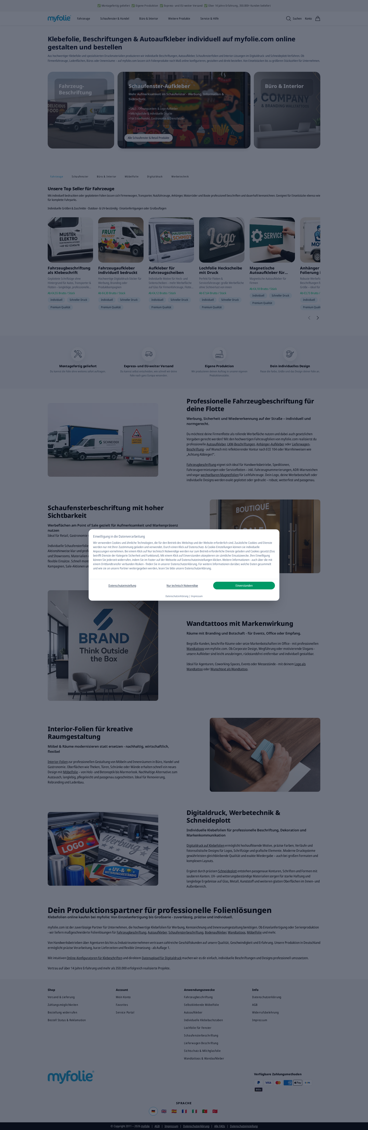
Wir (95, 543)
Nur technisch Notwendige (182, 585)
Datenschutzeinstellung (122, 585)
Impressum (197, 596)
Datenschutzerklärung (184, 564)
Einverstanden (244, 585)
